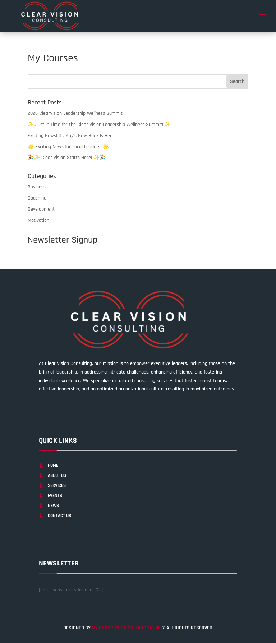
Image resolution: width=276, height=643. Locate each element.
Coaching (37, 198)
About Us (57, 475)
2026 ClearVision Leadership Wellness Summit (75, 113)
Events (55, 495)
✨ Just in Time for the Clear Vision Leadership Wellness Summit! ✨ (99, 124)
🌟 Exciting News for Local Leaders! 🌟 (68, 147)
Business (37, 187)
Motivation (38, 220)
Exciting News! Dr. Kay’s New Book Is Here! (71, 135)
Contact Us (59, 515)
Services (57, 485)
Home (53, 465)
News (53, 505)
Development (41, 209)
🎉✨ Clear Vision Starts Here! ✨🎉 (67, 157)
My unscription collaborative (127, 628)
